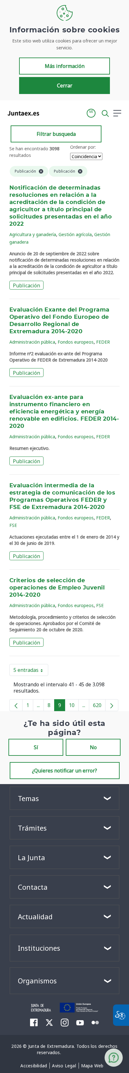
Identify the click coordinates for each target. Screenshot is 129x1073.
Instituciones (39, 948)
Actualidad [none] (35, 916)
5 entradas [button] (30, 671)
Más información (65, 66)
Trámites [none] (32, 827)
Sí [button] (36, 747)
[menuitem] (33, 1065)
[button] (91, 113)
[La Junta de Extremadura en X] (49, 1022)
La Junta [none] (31, 857)
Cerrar (64, 85)
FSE (13, 525)
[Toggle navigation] (48, 113)
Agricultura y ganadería (32, 234)
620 (99, 706)
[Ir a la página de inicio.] (21, 113)
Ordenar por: (83, 147)
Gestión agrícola (75, 234)
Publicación (26, 285)
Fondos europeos (76, 342)
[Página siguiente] (111, 705)
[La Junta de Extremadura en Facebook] (34, 1022)
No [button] (93, 747)
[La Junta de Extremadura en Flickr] (95, 1022)
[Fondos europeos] (79, 1007)
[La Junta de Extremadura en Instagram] (64, 1022)
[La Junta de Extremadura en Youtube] (80, 1022)
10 (74, 706)
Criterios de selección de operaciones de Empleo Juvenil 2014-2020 (57, 588)
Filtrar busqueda (56, 133)
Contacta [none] (33, 887)
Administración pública (32, 342)
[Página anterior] (16, 705)
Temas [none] (28, 798)
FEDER (103, 342)
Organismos (37, 980)
